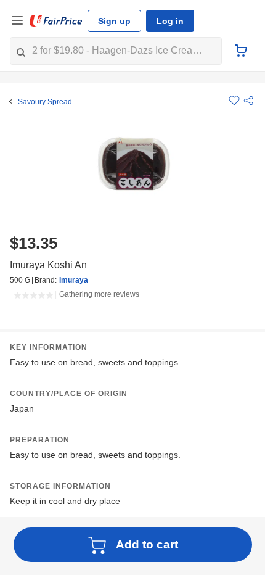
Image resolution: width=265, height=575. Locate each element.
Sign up (114, 21)
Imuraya (73, 280)
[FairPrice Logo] (56, 21)
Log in (170, 21)
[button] (248, 100)
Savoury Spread (45, 101)
